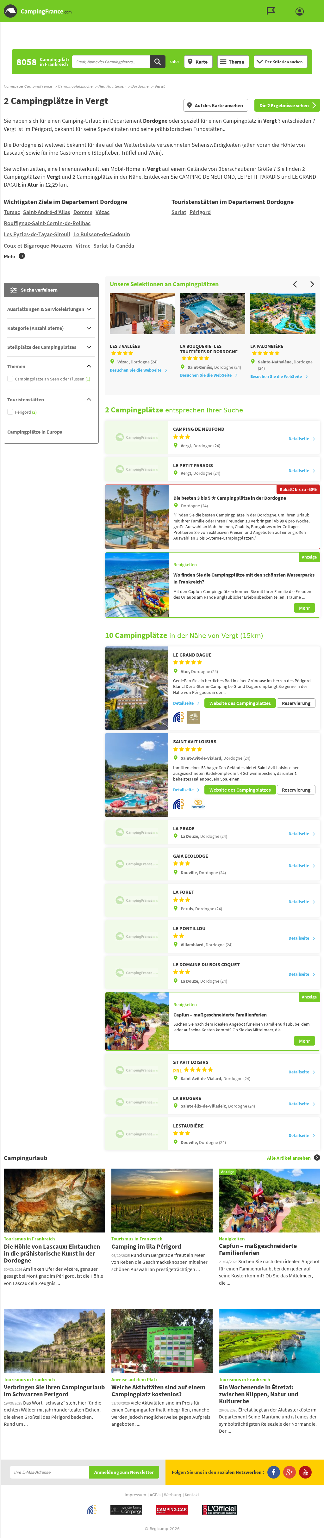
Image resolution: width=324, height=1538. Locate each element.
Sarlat (178, 212)
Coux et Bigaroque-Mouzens (38, 245)
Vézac (102, 212)
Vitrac (83, 245)
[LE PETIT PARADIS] (136, 469)
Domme (82, 212)
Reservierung (296, 703)
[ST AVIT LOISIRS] (136, 1070)
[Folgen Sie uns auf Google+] (289, 1472)
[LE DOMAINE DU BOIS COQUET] (136, 972)
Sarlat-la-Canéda (113, 245)
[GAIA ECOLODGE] (136, 864)
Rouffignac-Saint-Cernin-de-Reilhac (47, 223)
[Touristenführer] (272, 11)
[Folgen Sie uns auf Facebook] (273, 1472)
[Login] (301, 11)
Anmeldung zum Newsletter (124, 1472)
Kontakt (192, 1495)
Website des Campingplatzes (240, 703)
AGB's (155, 1495)
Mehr (304, 608)
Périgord (200, 212)
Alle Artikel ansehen (289, 1158)
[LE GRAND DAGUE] (136, 688)
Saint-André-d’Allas (46, 212)
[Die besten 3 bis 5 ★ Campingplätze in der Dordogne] (137, 517)
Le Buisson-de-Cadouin (101, 234)
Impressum (135, 1495)
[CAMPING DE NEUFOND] (136, 437)
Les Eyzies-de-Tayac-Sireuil (37, 234)
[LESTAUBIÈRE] (136, 1133)
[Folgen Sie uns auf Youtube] (305, 1472)
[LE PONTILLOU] (136, 936)
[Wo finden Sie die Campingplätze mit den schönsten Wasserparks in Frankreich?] (137, 585)
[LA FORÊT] (136, 900)
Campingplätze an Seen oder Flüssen (52, 379)
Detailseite (299, 439)
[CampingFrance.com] (162, 11)
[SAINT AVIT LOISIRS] (136, 775)
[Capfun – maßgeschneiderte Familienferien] (137, 1021)
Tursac (12, 212)
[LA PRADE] (136, 832)
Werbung (172, 1495)
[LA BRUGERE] (136, 1102)
